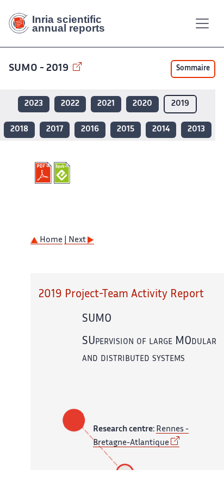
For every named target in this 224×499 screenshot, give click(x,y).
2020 (142, 103)
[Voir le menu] (202, 23)
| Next (76, 240)
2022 (70, 103)
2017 (54, 129)
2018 (19, 129)
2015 (125, 129)
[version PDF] (44, 173)
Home (50, 240)
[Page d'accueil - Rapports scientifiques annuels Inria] (61, 23)
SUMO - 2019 (40, 68)
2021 (106, 103)
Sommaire (193, 68)
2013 (196, 129)
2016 (90, 129)
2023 (33, 103)
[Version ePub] (63, 173)
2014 (161, 129)
